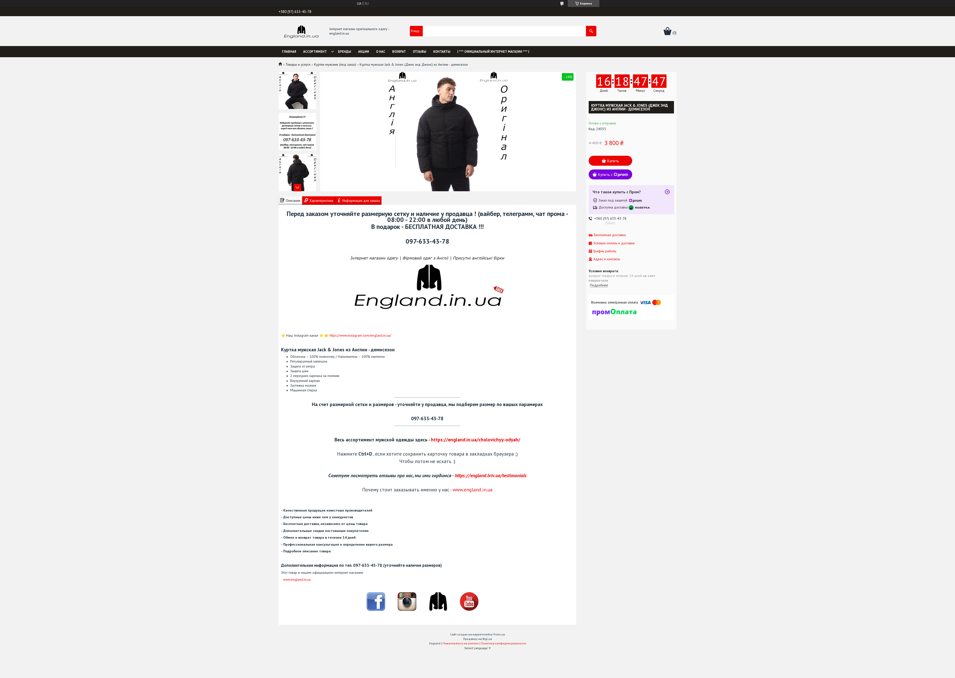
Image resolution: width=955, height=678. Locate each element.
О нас (380, 52)
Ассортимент (315, 52)
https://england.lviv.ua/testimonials (490, 475)
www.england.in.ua (472, 489)
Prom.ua (499, 634)
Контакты (441, 52)
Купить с (605, 174)
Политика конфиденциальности (503, 643)
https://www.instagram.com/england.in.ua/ (360, 335)
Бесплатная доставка (610, 235)
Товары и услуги (298, 64)
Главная (289, 52)
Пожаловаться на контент (461, 643)
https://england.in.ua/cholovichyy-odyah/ (475, 439)
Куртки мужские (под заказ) (335, 64)
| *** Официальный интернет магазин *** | (493, 52)
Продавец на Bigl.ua (477, 639)
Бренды (344, 52)
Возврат (399, 52)
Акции (363, 52)
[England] (301, 31)
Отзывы (419, 52)
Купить (613, 160)
